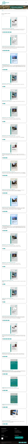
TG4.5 (6, 50)
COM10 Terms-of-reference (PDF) (6, 420)
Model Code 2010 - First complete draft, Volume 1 (8, 135)
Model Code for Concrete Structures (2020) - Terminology (9, 387)
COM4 (4, 50)
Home (2, 10)
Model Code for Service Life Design (7, 153)
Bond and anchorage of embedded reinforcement (8, 28)
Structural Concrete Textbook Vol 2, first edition (8, 189)
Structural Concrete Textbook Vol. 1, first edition (8, 171)
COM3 (4, 356)
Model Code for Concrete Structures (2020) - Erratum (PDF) (9, 404)
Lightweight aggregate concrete (6, 64)
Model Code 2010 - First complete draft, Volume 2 (8, 117)
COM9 (4, 175)
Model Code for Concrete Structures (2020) (7, 370)
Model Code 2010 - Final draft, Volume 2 (7, 100)
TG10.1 (6, 390)
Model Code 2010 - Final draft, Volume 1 (7, 83)
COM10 (8, 50)
